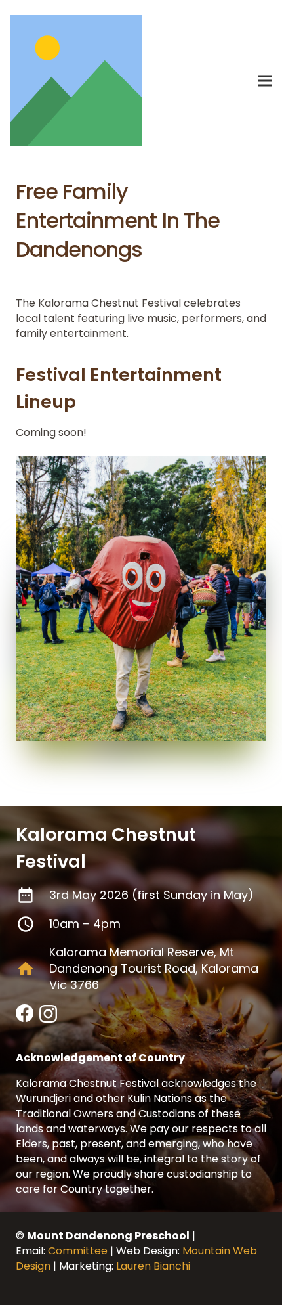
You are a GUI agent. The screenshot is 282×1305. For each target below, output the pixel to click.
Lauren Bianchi (153, 1265)
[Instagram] (48, 1014)
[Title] (76, 80)
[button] (265, 80)
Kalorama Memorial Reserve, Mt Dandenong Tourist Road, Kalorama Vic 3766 (153, 968)
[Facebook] (25, 1013)
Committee (78, 1250)
